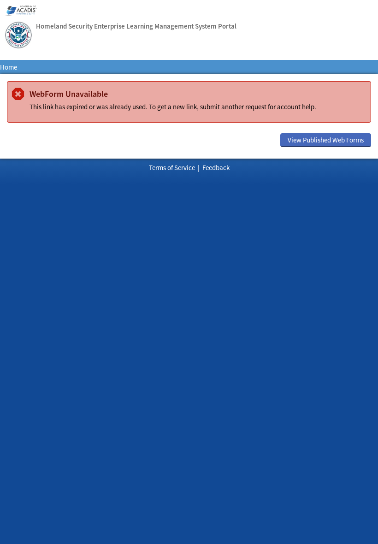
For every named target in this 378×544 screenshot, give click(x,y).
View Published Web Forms (326, 140)
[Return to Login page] (18, 36)
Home (8, 67)
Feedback (216, 167)
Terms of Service (172, 167)
